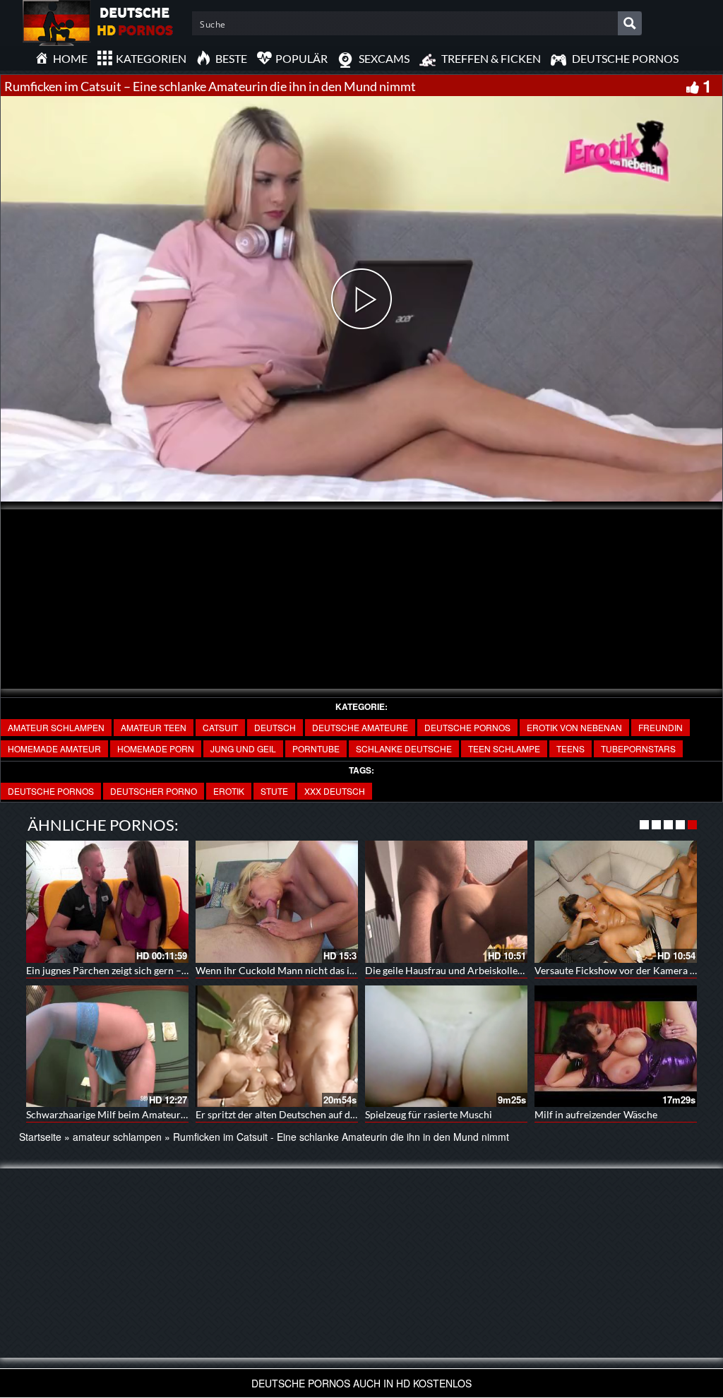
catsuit (220, 727)
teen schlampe (504, 748)
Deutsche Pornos (467, 727)
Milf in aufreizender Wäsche (595, 1114)
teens (570, 748)
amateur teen (153, 727)
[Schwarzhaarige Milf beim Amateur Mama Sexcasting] (107, 1046)
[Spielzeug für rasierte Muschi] (446, 1046)
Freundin (660, 727)
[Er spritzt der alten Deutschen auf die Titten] (277, 1046)
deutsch (275, 727)
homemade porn (155, 748)
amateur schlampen (56, 727)
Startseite (40, 1137)
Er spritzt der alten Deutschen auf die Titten (291, 1114)
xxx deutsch (334, 791)
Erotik (228, 791)
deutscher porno (153, 791)
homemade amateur (54, 748)
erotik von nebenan (574, 727)
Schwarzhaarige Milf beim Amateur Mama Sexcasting (142, 1114)
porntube (316, 748)
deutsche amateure (360, 727)
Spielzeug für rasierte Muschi (428, 1114)
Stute (274, 791)
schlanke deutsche (404, 748)
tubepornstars (638, 748)
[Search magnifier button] (630, 23)
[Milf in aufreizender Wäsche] (615, 1046)
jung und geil (243, 748)
